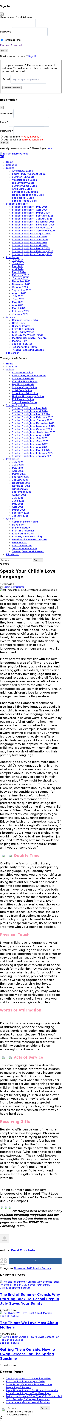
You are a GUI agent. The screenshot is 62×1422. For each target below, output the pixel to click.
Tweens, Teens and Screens (28, 349)
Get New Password (12, 88)
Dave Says (18, 323)
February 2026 (20, 275)
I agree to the (22, 136)
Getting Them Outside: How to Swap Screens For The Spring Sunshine (27, 1354)
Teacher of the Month (24, 346)
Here (49, 148)
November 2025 (21, 284)
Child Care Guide (22, 188)
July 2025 (17, 296)
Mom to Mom (19, 340)
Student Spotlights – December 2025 (33, 221)
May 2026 (17, 266)
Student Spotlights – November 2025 (33, 224)
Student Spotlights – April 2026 (30, 209)
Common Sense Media (25, 320)
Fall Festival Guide (23, 197)
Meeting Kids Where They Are (29, 337)
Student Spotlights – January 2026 (32, 218)
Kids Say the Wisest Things (27, 334)
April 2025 (17, 305)
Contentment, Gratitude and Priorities (28, 1402)
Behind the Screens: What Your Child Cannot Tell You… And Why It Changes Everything (34, 1398)
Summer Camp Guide (24, 185)
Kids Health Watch (23, 331)
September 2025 (21, 290)
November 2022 (23, 1268)
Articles (10, 317)
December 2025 (21, 281)
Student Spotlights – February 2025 (32, 251)
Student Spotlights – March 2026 (31, 212)
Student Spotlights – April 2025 (30, 245)
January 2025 (20, 314)
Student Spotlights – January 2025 (32, 254)
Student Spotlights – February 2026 (32, 215)
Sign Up (32, 56)
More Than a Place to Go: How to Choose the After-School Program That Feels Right (32, 1392)
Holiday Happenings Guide (28, 194)
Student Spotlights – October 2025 (32, 227)
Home (9, 161)
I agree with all (24, 139)
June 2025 (18, 299)
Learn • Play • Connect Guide (29, 173)
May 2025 (17, 302)
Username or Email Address (16, 17)
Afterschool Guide (22, 170)
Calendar (11, 164)
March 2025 (19, 308)
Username (6, 113)
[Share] (35, 1261)
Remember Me (12, 39)
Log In (4, 51)
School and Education (25, 191)
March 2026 (19, 272)
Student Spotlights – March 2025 (31, 248)
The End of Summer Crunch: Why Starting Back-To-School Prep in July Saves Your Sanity (30, 1299)
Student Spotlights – (33, 230)
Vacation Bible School (24, 179)
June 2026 (18, 263)
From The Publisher (23, 328)
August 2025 (19, 293)
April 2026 (17, 269)
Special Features (22, 343)
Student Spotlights (17, 203)
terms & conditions (32, 139)
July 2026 (17, 260)
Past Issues (12, 257)
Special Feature (42, 1268)
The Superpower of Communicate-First (28, 1378)
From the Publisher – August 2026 (25, 1381)
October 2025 (20, 287)
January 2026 (20, 278)
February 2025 (20, 311)
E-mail (6, 79)
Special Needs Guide (24, 200)
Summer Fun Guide (23, 176)
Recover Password (11, 45)
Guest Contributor (13, 586)
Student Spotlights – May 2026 (29, 206)
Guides (10, 167)
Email (4, 122)
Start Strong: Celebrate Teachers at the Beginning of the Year (29, 1386)
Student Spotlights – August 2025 (31, 233)
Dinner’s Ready (21, 325)
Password (5, 31)
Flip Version (12, 352)
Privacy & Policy (29, 136)
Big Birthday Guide (23, 182)
